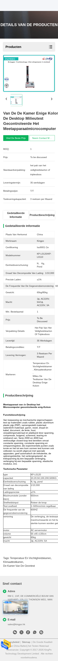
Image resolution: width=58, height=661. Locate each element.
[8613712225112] (34, 633)
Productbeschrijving (42, 215)
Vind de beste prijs (16, 138)
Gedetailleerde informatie (16, 215)
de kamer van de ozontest (19, 565)
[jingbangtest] (41, 633)
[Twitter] (21, 633)
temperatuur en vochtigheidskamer (30, 558)
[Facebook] (28, 633)
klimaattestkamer (13, 562)
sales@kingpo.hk (16, 624)
